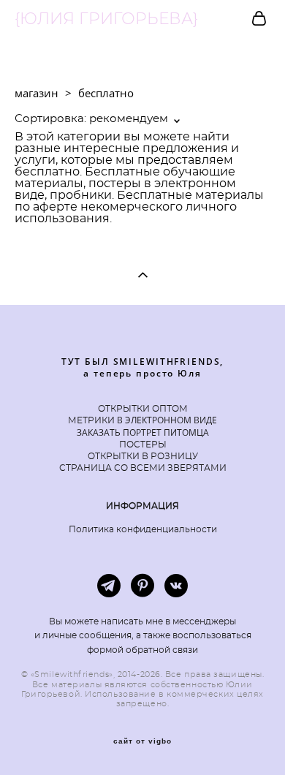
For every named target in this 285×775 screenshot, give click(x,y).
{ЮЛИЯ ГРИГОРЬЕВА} (106, 19)
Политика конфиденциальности (143, 529)
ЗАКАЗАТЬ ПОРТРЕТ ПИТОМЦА (143, 432)
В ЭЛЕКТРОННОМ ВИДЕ (166, 420)
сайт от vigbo (142, 741)
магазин (36, 93)
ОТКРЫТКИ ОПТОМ (143, 408)
